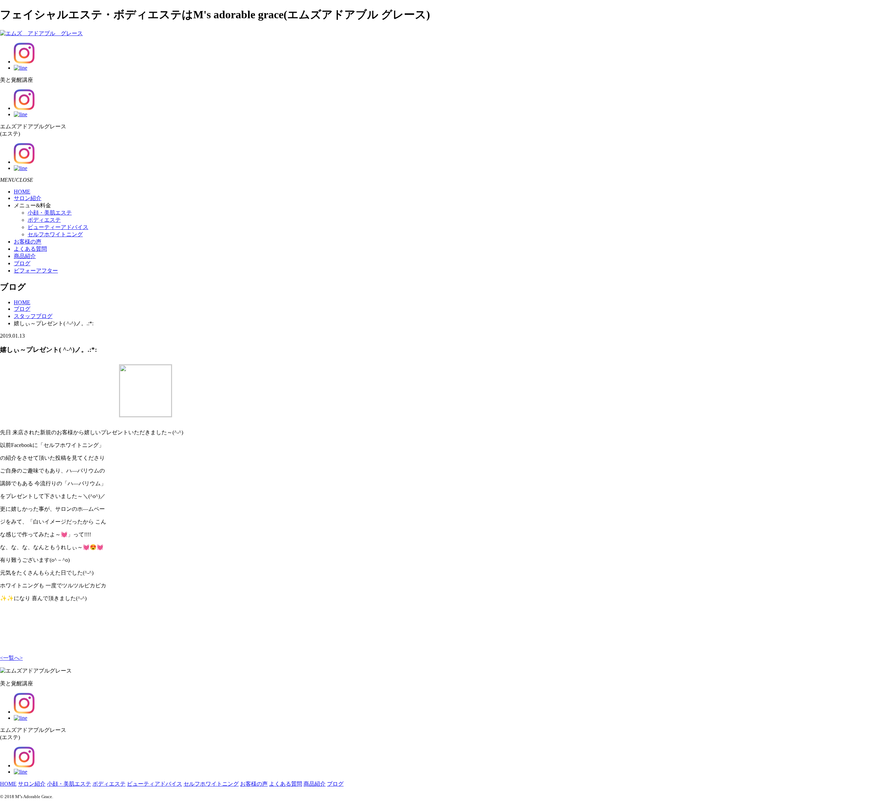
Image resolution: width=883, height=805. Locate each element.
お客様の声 (27, 242)
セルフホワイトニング (55, 234)
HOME (22, 192)
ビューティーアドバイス (58, 227)
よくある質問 (30, 249)
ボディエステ (44, 220)
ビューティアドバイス (154, 784)
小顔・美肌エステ (50, 213)
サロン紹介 (27, 198)
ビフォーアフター (36, 271)
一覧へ (11, 658)
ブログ (22, 263)
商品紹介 (25, 256)
